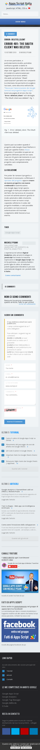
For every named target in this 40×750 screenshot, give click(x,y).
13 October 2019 (10, 52)
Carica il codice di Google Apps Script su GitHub (21, 439)
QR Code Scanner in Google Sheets (19, 451)
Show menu (19, 22)
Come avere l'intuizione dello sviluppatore (18, 525)
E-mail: (9, 374)
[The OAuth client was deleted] (20, 116)
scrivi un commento (27, 304)
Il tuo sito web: (12, 383)
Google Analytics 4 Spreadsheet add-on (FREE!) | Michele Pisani (17, 491)
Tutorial (9, 671)
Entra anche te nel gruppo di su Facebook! (20, 607)
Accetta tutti (15, 748)
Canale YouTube (9, 553)
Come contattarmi (12, 275)
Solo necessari (26, 748)
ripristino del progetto (13, 180)
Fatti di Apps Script (12, 602)
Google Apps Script (12, 233)
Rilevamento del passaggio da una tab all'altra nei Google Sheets (20, 445)
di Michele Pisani (25, 52)
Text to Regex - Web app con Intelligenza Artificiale (18, 507)
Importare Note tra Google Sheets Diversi (21, 455)
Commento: (11, 391)
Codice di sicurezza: (14, 408)
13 (17, 463)
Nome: (9, 365)
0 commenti (10, 34)
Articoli (9, 675)
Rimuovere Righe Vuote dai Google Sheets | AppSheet (21, 462)
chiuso (27, 150)
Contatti (10, 679)
